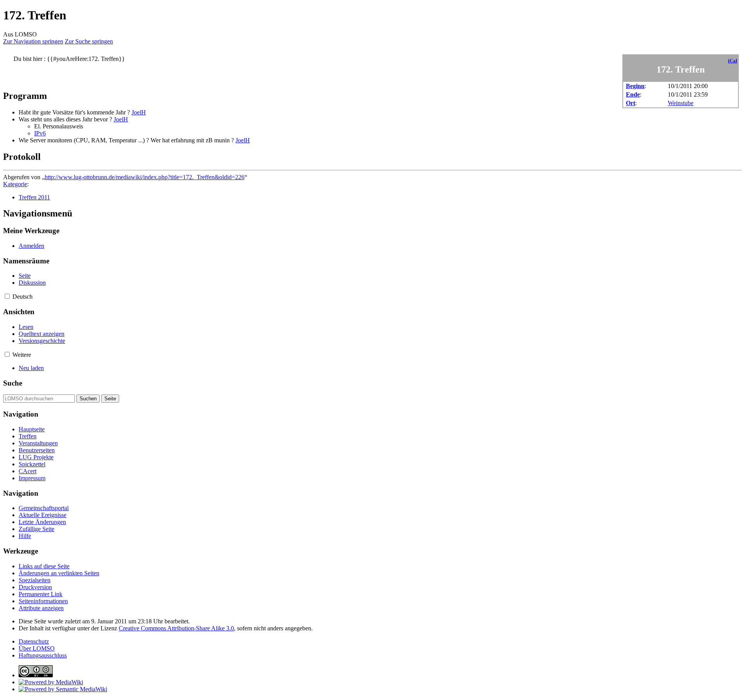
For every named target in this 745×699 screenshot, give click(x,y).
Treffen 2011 (34, 197)
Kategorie (15, 184)
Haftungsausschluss (43, 655)
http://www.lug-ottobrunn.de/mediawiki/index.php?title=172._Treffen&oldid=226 (144, 177)
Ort (630, 103)
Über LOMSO (37, 648)
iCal (732, 61)
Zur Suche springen (89, 41)
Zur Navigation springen (33, 41)
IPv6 (40, 133)
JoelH (139, 112)
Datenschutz (34, 641)
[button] (7, 296)
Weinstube (680, 103)
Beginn (635, 86)
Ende (633, 94)
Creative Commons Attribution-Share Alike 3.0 (176, 628)
